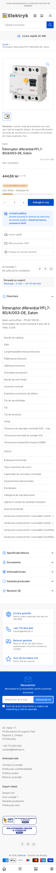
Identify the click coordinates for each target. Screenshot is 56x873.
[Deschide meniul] (50, 15)
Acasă (5, 44)
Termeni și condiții (12, 764)
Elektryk (22, 855)
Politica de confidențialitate (17, 768)
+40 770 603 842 (32, 283)
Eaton (5, 144)
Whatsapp (9, 283)
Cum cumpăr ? (10, 797)
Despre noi (8, 792)
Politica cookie (10, 773)
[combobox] (28, 24)
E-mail (19, 283)
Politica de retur (11, 805)
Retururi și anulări (12, 777)
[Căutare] (50, 25)
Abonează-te (43, 699)
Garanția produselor (13, 801)
